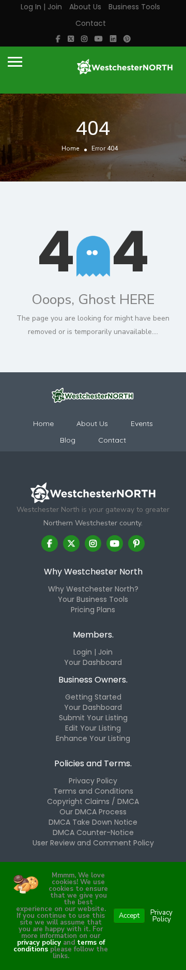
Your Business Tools (93, 599)
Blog (67, 440)
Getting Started (93, 697)
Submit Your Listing (93, 718)
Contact (90, 23)
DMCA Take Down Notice (93, 822)
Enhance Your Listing (93, 738)
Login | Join (93, 652)
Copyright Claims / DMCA (93, 801)
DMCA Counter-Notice (93, 832)
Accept (129, 915)
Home (70, 148)
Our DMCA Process (93, 812)
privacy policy (39, 942)
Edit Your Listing (93, 728)
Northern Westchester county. (93, 523)
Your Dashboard (93, 662)
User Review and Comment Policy (93, 843)
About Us (85, 7)
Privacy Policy (93, 781)
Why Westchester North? (93, 589)
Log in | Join (41, 7)
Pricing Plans (93, 609)
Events (142, 423)
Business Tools (134, 7)
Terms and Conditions (93, 791)
